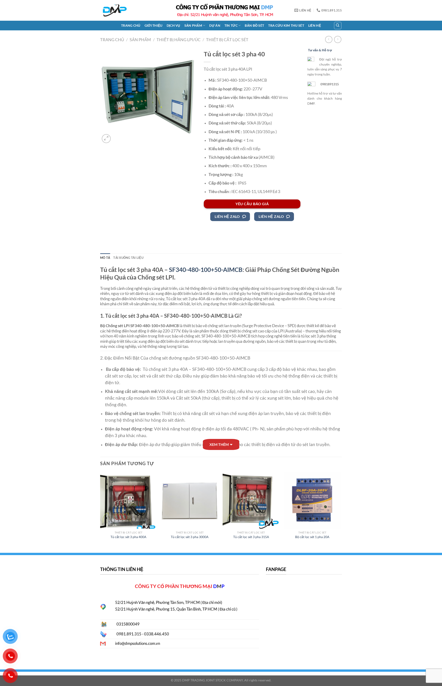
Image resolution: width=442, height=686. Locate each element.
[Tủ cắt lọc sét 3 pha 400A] (128, 500)
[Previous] (100, 510)
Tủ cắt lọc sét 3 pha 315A (251, 537)
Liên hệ (314, 25)
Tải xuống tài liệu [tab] (128, 257)
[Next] (340, 510)
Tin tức (231, 25)
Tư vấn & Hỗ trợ (320, 50)
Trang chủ (130, 25)
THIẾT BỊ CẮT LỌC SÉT (227, 39)
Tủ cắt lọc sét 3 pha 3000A (190, 537)
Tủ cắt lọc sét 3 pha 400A (128, 537)
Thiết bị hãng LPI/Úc (179, 39)
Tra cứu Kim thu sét (286, 25)
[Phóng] (106, 138)
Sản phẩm (193, 25)
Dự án (214, 25)
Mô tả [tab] (105, 257)
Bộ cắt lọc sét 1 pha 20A (312, 537)
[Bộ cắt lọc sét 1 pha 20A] (312, 500)
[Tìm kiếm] (338, 25)
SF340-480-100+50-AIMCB (205, 269)
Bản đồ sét (254, 25)
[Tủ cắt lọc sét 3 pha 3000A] (189, 500)
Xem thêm (219, 444)
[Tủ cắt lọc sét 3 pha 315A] (251, 500)
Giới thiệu (154, 25)
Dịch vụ (173, 25)
